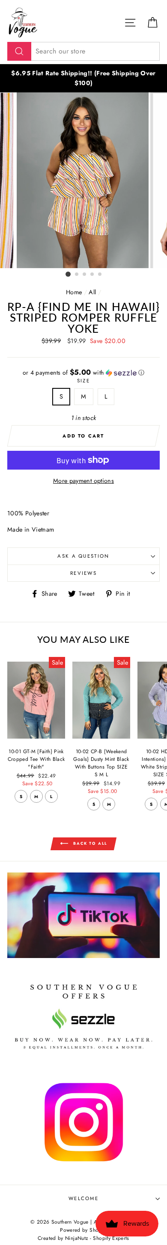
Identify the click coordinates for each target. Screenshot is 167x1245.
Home (74, 292)
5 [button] (100, 274)
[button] (83, 372)
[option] (83, 78)
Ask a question (83, 556)
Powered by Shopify (83, 1229)
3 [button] (85, 274)
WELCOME (83, 1198)
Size (83, 380)
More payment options (83, 480)
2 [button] (77, 274)
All (92, 292)
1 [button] (68, 274)
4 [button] (92, 274)
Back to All (90, 843)
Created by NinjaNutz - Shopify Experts (83, 1238)
